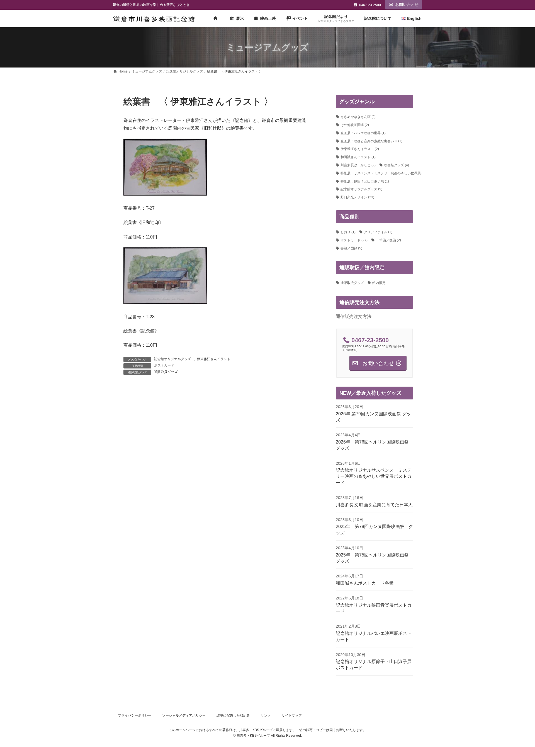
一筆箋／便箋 (388, 240)
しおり (348, 232)
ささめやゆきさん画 (358, 117)
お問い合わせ (407, 4)
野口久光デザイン (357, 197)
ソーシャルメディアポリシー (184, 715)
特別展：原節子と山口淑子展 (365, 181)
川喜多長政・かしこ (358, 165)
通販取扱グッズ (165, 372)
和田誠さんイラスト (358, 157)
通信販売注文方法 (353, 316)
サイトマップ (292, 715)
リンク (266, 715)
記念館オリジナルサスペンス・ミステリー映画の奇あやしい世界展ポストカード (374, 476)
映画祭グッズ (396, 165)
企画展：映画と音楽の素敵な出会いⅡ (371, 141)
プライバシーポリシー (134, 715)
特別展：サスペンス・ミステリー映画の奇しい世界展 (383, 173)
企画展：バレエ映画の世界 (363, 133)
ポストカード (164, 365)
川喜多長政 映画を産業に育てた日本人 (374, 504)
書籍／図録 (351, 248)
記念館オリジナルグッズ (172, 359)
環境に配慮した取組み (233, 715)
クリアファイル (378, 232)
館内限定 (379, 283)
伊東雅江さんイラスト (213, 359)
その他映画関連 (355, 125)
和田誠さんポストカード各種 (365, 583)
